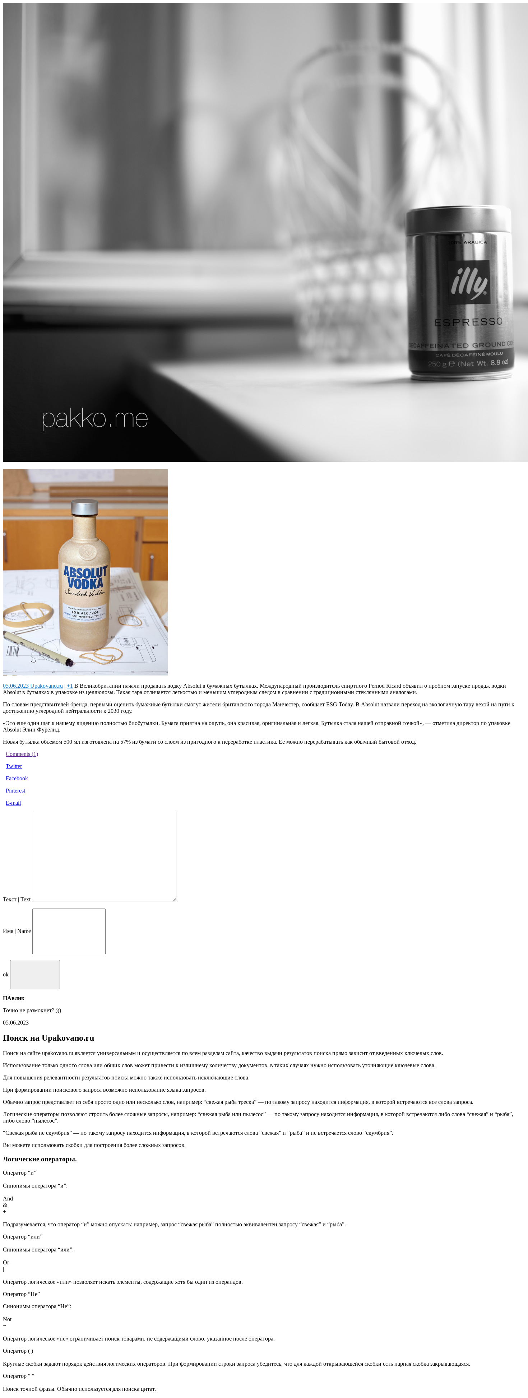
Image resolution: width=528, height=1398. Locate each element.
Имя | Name (17, 931)
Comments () (22, 754)
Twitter (14, 766)
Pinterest (15, 791)
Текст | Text (17, 899)
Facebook (17, 778)
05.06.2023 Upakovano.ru (33, 686)
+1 (70, 686)
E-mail (13, 803)
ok (6, 974)
